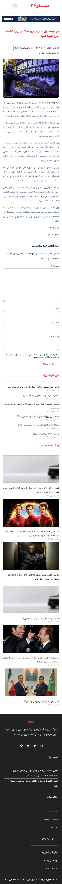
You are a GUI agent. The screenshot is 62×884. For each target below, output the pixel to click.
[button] (15, 6)
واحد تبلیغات (51, 860)
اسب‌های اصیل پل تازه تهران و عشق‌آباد (40, 701)
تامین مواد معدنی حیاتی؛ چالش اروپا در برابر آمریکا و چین (33, 387)
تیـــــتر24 (40, 6)
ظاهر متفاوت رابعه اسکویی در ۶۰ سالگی (41, 395)
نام (56, 309)
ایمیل (55, 323)
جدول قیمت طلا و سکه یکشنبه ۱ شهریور (40, 618)
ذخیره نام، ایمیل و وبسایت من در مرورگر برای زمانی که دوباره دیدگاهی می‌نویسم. (32, 356)
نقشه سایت (51, 868)
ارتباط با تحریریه (50, 852)
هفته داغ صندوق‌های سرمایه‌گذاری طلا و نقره (38, 424)
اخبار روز (41, 53)
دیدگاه (55, 266)
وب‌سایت (54, 337)
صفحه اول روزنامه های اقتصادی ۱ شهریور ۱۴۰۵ (38, 416)
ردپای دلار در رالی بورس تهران (46, 433)
